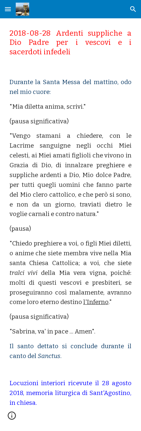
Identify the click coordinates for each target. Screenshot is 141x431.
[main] (70, 42)
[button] (8, 9)
